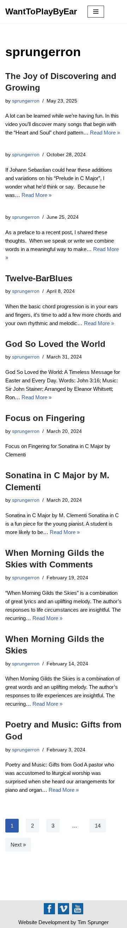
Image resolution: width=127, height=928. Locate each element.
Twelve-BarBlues (38, 278)
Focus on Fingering (45, 418)
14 (98, 826)
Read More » (105, 133)
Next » (18, 845)
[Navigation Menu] (95, 12)
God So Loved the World (55, 344)
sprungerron (26, 101)
